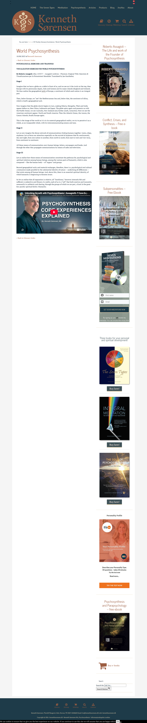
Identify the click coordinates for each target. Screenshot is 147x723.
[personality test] (114, 551)
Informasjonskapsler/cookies (100, 717)
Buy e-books (113, 665)
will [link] (117, 317)
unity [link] (44, 91)
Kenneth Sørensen (44, 22)
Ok (118, 721)
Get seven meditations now (114, 309)
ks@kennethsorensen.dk (90, 713)
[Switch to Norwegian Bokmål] (134, 3)
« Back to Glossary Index (25, 60)
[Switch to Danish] (134, 1)
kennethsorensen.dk (109, 713)
